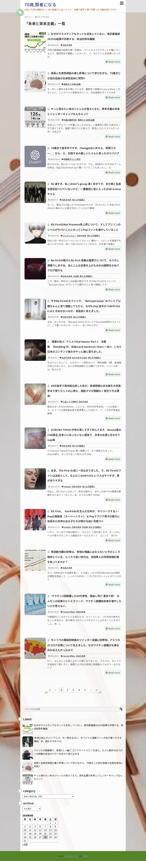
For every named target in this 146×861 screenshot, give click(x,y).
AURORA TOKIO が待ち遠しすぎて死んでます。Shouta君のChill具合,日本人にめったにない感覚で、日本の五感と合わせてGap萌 (84, 435)
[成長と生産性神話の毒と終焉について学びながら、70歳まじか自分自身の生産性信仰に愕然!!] (35, 81)
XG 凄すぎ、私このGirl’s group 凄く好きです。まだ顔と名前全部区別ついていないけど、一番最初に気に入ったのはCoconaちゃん (84, 189)
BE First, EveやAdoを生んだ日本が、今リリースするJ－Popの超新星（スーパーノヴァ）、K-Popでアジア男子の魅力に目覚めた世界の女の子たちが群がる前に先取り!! (83, 516)
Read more (114, 61)
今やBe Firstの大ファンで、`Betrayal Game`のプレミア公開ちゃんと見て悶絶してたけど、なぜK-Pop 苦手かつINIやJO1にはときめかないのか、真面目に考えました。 (84, 306)
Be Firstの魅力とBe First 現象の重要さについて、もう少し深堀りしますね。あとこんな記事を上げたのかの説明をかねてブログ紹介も (83, 265)
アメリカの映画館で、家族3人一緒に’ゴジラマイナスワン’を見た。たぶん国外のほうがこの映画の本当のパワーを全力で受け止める (78, 752)
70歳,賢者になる (40, 4)
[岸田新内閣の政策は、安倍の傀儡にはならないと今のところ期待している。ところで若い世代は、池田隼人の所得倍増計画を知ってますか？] (35, 560)
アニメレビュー (69, 235)
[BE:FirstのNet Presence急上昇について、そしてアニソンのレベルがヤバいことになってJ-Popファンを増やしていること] (35, 233)
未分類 (76, 276)
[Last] (96, 690)
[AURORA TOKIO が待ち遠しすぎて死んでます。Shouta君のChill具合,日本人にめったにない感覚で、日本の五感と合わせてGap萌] (35, 438)
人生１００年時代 (70, 401)
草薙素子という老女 (72, 159)
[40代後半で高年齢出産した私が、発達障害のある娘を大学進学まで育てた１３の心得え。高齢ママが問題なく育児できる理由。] (35, 394)
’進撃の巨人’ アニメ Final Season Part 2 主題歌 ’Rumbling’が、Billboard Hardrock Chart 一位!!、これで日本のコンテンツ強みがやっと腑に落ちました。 (84, 346)
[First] (50, 690)
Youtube (67, 486)
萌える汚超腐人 (78, 199)
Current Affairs (69, 611)
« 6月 (25, 844)
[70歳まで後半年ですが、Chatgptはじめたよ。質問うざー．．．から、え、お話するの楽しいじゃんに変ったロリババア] (35, 156)
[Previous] (55, 690)
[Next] (91, 690)
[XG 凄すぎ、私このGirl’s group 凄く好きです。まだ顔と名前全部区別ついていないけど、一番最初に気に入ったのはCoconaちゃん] (35, 192)
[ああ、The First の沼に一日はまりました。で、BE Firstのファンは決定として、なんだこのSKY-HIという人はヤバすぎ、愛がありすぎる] (35, 479)
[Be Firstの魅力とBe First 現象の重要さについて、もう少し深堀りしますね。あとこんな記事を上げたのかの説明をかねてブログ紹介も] (35, 268)
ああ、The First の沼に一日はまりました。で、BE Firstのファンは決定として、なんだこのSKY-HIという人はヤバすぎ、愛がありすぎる (84, 475)
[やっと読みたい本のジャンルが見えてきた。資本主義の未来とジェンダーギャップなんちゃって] (35, 117)
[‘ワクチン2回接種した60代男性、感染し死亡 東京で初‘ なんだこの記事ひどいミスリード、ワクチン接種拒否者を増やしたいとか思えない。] (35, 604)
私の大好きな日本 (79, 357)
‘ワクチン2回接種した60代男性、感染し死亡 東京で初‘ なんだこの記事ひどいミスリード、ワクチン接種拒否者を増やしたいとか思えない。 (84, 601)
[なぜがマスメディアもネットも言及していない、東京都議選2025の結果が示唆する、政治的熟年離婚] (35, 42)
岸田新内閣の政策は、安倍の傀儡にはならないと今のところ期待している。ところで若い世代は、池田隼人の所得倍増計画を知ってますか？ (83, 557)
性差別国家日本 (70, 119)
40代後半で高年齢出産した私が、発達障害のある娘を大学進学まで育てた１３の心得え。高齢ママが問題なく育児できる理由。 (84, 390)
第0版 (85, 856)
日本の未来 (67, 45)
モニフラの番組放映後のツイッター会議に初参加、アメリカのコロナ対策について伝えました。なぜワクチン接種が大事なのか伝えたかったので (83, 645)
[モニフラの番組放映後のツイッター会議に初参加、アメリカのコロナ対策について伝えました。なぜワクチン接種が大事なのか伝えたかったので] (35, 648)
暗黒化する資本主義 (72, 84)
